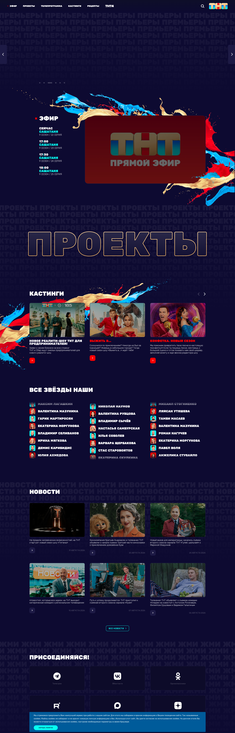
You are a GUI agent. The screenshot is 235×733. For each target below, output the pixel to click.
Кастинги (74, 6)
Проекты (29, 6)
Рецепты (93, 6)
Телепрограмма (51, 6)
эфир (13, 6)
